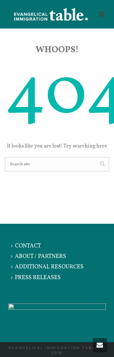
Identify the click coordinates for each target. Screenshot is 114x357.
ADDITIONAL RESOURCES (49, 267)
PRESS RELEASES (38, 278)
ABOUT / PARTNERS (40, 256)
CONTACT (28, 246)
